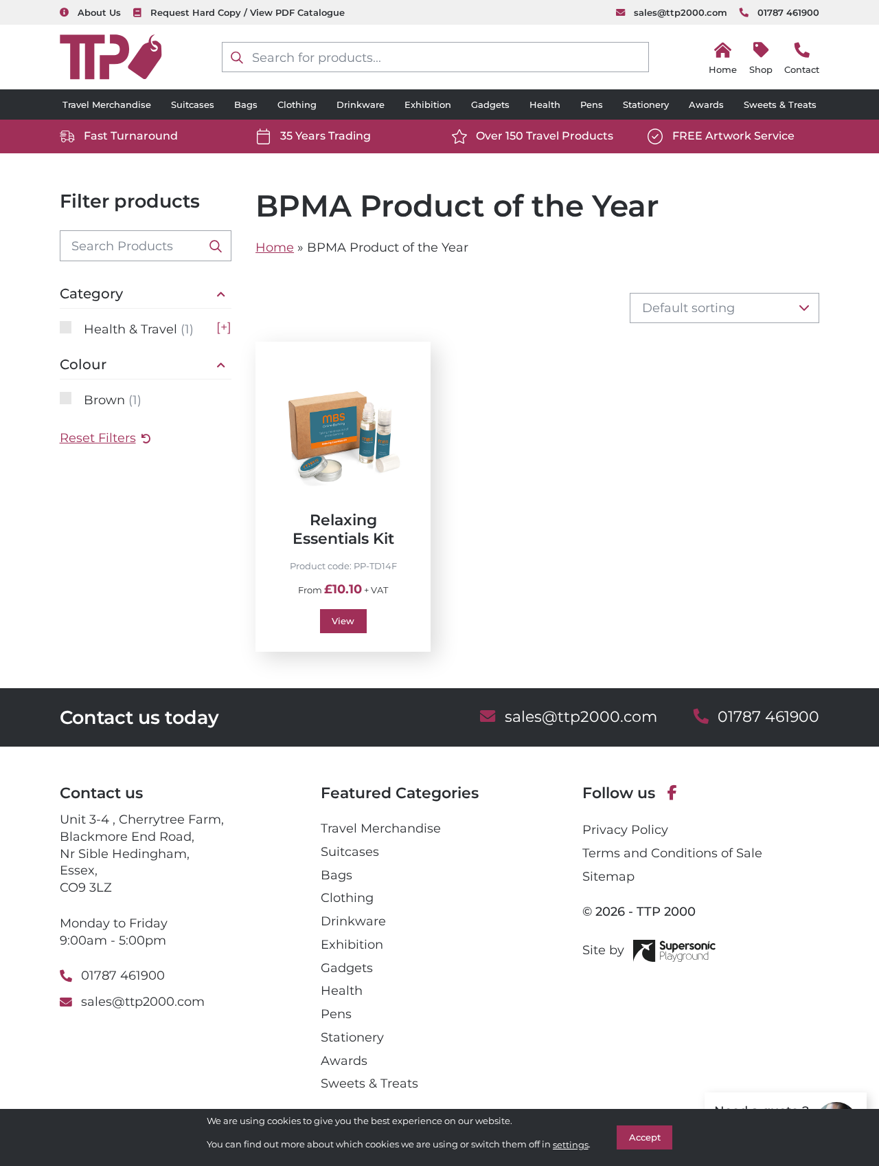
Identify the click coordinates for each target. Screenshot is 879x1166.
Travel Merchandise (106, 104)
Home (274, 247)
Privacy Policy (625, 829)
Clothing (297, 104)
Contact (801, 69)
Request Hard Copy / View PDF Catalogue (247, 12)
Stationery (646, 104)
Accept (645, 1137)
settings (571, 1144)
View (343, 620)
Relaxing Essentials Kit (343, 529)
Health (544, 104)
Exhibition (427, 104)
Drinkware (360, 104)
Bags (246, 104)
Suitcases (192, 104)
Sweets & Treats (780, 104)
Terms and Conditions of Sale (672, 853)
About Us (99, 12)
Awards (706, 104)
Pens (591, 104)
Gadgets (490, 104)
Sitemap (608, 876)
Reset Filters (98, 437)
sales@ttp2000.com (680, 12)
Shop (761, 69)
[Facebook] (672, 794)
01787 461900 (788, 12)
